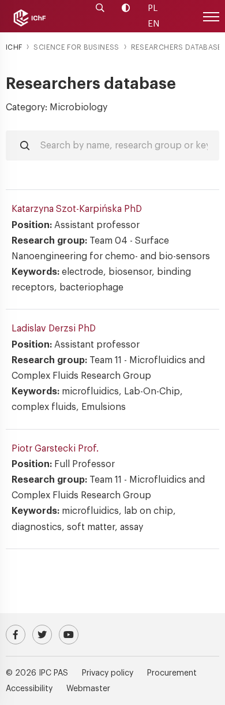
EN (153, 24)
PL (153, 8)
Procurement (172, 673)
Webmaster (88, 689)
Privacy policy (107, 673)
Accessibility (29, 689)
